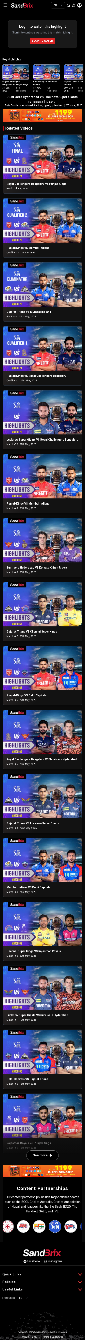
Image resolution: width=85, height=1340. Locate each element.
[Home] (25, 5)
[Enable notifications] (74, 5)
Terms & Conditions (52, 1336)
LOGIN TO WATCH (42, 40)
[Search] (68, 5)
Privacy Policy (29, 1336)
